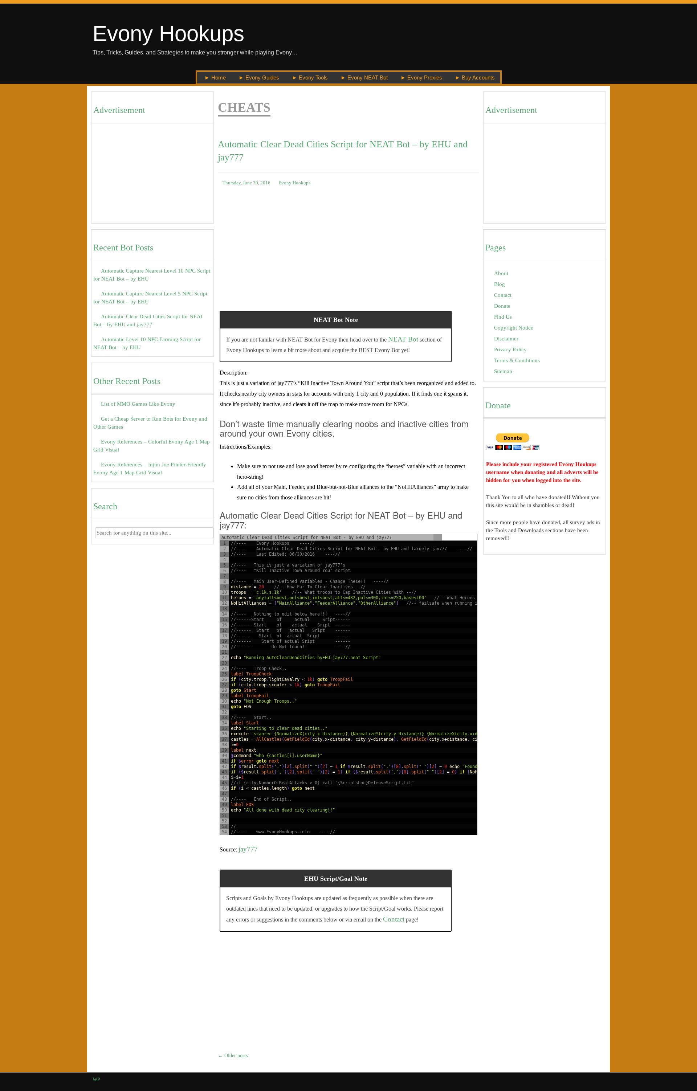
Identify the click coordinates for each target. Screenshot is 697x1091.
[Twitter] (576, 1079)
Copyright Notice (513, 327)
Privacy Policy (510, 349)
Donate (502, 306)
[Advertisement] (152, 175)
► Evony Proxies (421, 77)
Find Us (503, 317)
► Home (215, 77)
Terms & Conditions (517, 360)
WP (96, 1079)
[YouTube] (593, 1079)
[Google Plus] (585, 1079)
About (501, 273)
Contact (393, 919)
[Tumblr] (601, 1079)
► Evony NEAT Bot (364, 77)
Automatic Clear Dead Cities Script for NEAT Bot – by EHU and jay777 (343, 151)
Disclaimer (506, 338)
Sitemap (503, 371)
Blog (499, 284)
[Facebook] (568, 1079)
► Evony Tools (310, 77)
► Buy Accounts (475, 77)
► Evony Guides (259, 77)
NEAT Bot (403, 339)
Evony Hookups (168, 33)
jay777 (248, 849)
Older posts (233, 1055)
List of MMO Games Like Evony (138, 404)
